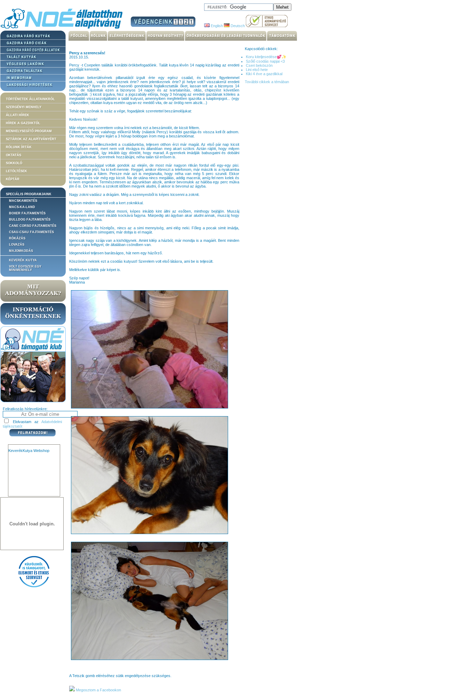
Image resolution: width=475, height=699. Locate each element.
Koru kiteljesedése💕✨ (266, 57)
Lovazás (16, 244)
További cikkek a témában (267, 82)
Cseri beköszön (259, 65)
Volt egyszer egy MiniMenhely (25, 268)
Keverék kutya (23, 260)
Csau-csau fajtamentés (31, 232)
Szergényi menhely (23, 107)
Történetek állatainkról (30, 99)
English (216, 26)
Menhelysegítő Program (29, 131)
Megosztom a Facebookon (98, 690)
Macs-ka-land (22, 207)
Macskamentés (23, 200)
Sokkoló (14, 163)
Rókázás (17, 238)
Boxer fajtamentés (27, 213)
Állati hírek (17, 115)
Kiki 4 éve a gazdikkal (264, 74)
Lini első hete (257, 69)
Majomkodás (21, 251)
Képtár (12, 179)
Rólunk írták (19, 147)
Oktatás (13, 155)
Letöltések (16, 171)
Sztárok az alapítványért (31, 139)
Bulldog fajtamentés (29, 219)
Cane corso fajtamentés (32, 226)
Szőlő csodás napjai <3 (265, 61)
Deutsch (237, 26)
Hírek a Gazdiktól (23, 123)
